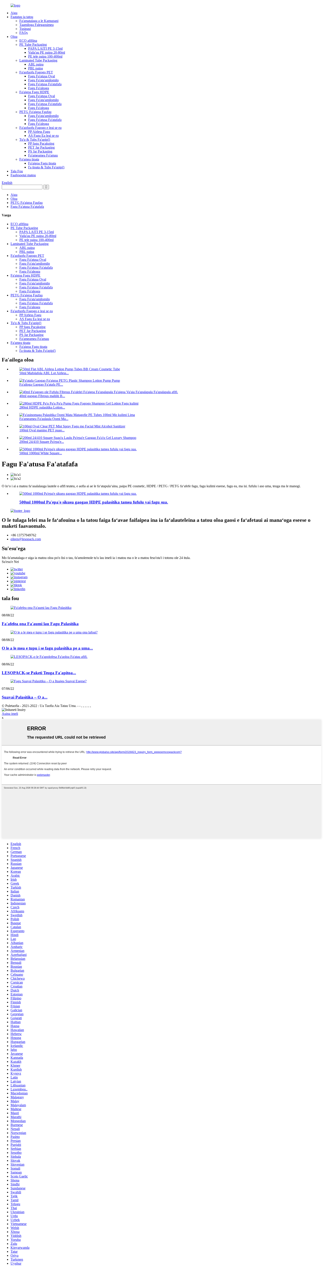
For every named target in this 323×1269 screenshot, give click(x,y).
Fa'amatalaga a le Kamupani (38, 21)
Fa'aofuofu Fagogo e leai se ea (40, 128)
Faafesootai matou (23, 175)
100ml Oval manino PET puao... (42, 430)
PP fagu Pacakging (41, 143)
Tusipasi (25, 29)
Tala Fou (17, 171)
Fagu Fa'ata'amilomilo (43, 80)
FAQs (23, 33)
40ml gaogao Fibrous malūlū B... (42, 396)
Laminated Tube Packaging (38, 60)
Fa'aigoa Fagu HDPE (34, 92)
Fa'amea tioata (29, 159)
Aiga (14, 13)
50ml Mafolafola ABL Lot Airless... (44, 373)
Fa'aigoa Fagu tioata (42, 163)
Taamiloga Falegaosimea (36, 25)
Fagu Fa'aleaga (38, 88)
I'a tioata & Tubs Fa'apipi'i (46, 167)
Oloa (14, 36)
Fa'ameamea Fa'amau (43, 155)
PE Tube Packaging (33, 44)
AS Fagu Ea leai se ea (43, 135)
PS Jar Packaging (40, 151)
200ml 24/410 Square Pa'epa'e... (41, 442)
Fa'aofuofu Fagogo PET (36, 72)
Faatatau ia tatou (22, 17)
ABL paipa (36, 64)
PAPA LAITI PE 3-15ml (45, 48)
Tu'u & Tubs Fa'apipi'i (34, 139)
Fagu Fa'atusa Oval (41, 76)
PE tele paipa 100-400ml (45, 56)
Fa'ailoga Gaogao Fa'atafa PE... (41, 384)
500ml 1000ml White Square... (40, 453)
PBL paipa (35, 68)
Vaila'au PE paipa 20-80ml (46, 52)
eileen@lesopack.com (26, 539)
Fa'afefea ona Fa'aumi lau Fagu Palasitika (40, 623)
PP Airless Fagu (39, 131)
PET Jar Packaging (41, 147)
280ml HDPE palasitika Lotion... (42, 407)
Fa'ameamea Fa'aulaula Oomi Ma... (43, 419)
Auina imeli (10, 714)
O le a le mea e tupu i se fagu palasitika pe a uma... (47, 648)
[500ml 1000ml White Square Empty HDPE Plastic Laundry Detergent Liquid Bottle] (78, 493)
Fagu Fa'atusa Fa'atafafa (45, 84)
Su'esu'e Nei (10, 562)
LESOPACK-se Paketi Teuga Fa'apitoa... (39, 672)
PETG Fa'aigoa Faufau (35, 112)
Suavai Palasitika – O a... (24, 697)
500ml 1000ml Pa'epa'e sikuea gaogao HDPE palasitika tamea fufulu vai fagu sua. (93, 502)
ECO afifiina (28, 40)
